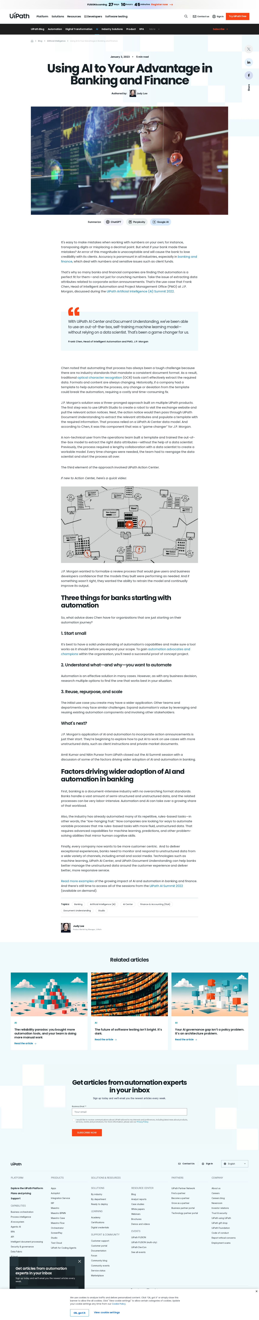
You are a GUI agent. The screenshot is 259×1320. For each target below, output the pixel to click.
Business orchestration (22, 1212)
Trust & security (219, 1213)
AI (97, 29)
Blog (133, 1194)
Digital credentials (100, 1227)
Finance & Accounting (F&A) (155, 904)
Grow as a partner (180, 1203)
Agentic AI (16, 1226)
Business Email (79, 1106)
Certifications (97, 1222)
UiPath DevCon (138, 1247)
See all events (138, 1252)
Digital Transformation (78, 29)
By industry (96, 1194)
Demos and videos (140, 1224)
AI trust (14, 1256)
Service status (98, 1270)
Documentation (98, 1250)
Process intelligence (21, 1217)
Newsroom (217, 1203)
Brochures (136, 1219)
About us (216, 1188)
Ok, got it (80, 1313)
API (12, 1236)
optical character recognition (99, 377)
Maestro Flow (57, 1223)
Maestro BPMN (58, 1213)
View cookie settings (107, 1312)
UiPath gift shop (220, 1223)
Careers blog (218, 1198)
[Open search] (186, 16)
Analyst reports (138, 1199)
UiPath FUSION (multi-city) (144, 1242)
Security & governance (22, 1246)
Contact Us (188, 1163)
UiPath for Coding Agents (63, 1248)
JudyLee (142, 93)
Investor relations (220, 1208)
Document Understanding (77, 910)
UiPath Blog (37, 29)
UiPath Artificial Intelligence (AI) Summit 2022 (140, 291)
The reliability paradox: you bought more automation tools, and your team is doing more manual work (45, 1033)
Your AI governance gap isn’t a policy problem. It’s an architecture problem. (209, 1031)
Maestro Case (58, 1218)
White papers (138, 1209)
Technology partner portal (184, 1213)
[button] (129, 524)
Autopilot (55, 1193)
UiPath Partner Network (183, 1188)
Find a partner (178, 1193)
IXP (52, 1203)
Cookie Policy (119, 1303)
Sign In (209, 1163)
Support (15, 1198)
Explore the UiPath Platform (27, 1188)
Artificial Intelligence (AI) (103, 904)
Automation (55, 29)
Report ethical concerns (224, 1237)
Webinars (135, 1214)
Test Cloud (56, 1243)
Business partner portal (183, 1208)
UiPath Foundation (221, 1228)
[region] (129, 1304)
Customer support (100, 1240)
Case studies (137, 1204)
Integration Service (60, 1198)
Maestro (55, 1208)
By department (98, 1199)
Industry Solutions (112, 29)
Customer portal (99, 1245)
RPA (141, 29)
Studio (101, 910)
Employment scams (221, 1243)
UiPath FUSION (138, 1237)
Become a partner (180, 1198)
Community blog (99, 1260)
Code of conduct (220, 1233)
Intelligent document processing (27, 1241)
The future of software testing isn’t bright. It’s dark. (128, 1031)
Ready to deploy (99, 1204)
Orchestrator (57, 1228)
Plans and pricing (21, 1193)
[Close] (257, 1291)
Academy (95, 1217)
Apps (53, 1188)
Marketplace (97, 1275)
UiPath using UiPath (221, 1218)
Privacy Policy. (143, 1122)
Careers (216, 1193)
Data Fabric (16, 1251)
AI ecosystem (17, 1221)
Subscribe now (87, 1132)
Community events (100, 1265)
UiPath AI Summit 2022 (166, 886)
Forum (94, 1255)
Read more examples (77, 881)
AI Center (128, 904)
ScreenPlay (56, 1233)
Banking (78, 904)
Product (131, 29)
